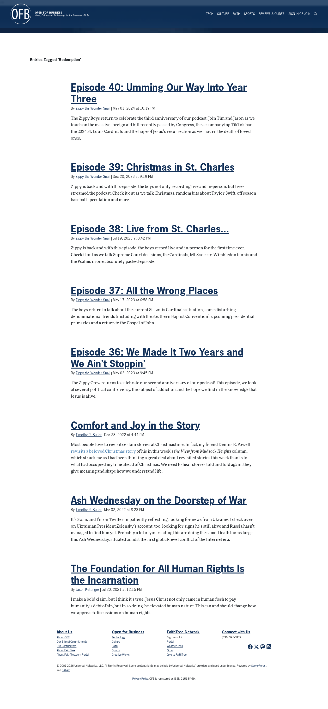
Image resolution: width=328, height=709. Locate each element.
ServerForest (259, 666)
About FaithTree (66, 650)
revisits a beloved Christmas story (103, 452)
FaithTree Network (183, 632)
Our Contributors (66, 646)
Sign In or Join (299, 14)
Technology (118, 637)
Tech (209, 14)
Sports (249, 14)
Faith (236, 14)
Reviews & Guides (272, 14)
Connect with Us (236, 632)
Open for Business (128, 632)
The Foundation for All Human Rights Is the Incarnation (157, 574)
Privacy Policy (140, 679)
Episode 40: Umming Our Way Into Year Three (159, 93)
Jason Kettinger (87, 589)
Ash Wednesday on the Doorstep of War (159, 500)
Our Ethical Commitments (72, 642)
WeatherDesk (175, 646)
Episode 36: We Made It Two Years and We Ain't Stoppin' (157, 357)
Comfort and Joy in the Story (135, 425)
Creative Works (121, 655)
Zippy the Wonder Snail (93, 108)
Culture (223, 14)
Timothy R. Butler (89, 434)
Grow (170, 650)
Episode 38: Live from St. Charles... (150, 228)
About (63, 637)
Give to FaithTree (177, 655)
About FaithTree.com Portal (73, 655)
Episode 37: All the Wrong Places (144, 290)
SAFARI (66, 670)
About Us (64, 632)
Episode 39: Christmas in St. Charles (152, 166)
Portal (170, 642)
